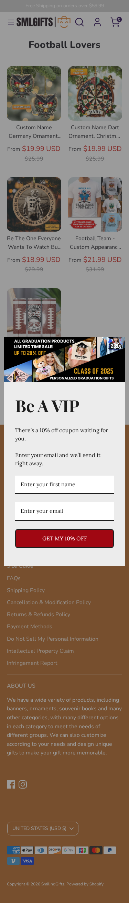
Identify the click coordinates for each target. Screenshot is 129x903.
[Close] (116, 345)
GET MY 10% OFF (64, 538)
